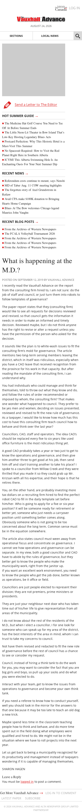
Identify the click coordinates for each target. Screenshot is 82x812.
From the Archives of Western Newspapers (30, 229)
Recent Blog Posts (20, 221)
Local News (49, 36)
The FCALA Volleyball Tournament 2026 (30, 234)
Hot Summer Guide (20, 115)
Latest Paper (11, 798)
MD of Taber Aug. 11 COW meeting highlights (34, 185)
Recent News (15, 173)
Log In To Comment (60, 793)
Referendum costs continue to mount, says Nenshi (35, 181)
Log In (74, 8)
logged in (27, 782)
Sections (16, 36)
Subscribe (33, 798)
